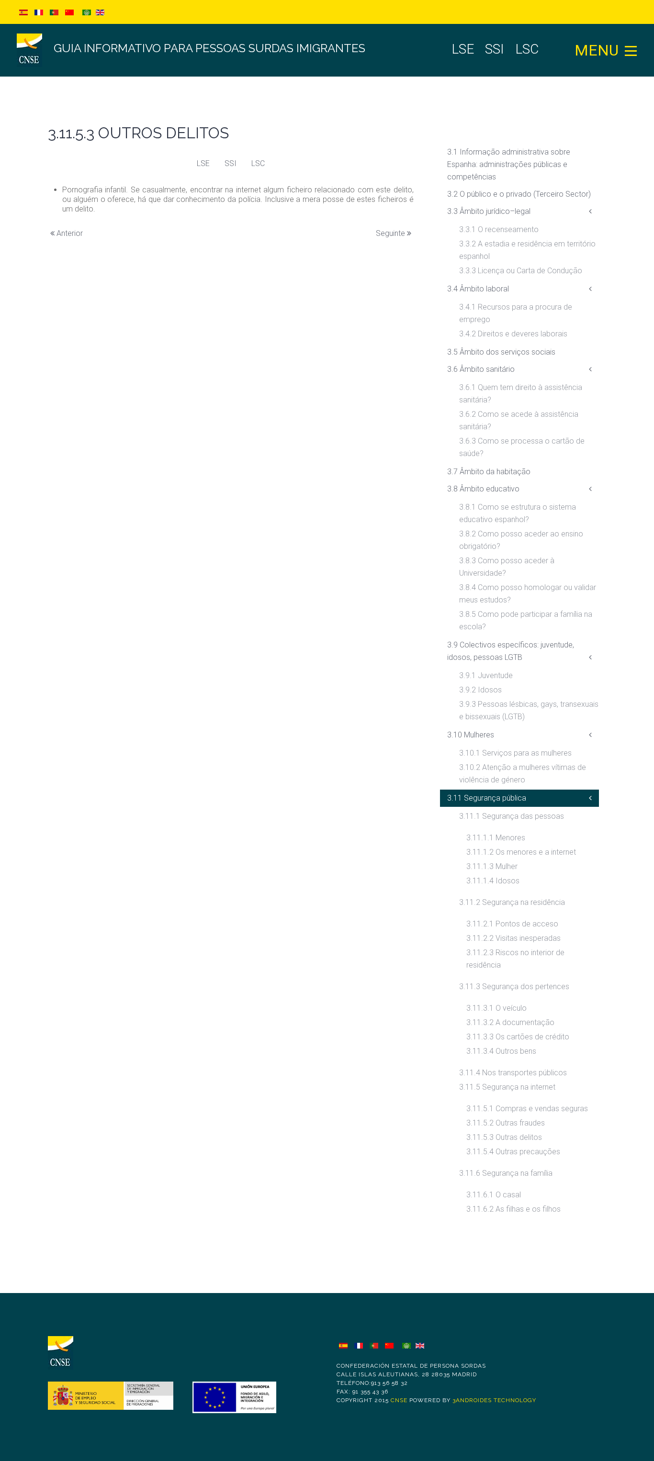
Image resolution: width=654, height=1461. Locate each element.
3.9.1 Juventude (486, 675)
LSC (258, 163)
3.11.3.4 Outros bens (501, 1051)
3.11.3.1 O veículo (496, 1008)
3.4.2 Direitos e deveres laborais (513, 333)
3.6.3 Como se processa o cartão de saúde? (522, 447)
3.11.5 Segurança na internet (507, 1087)
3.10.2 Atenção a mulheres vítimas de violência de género (522, 773)
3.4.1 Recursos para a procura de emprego (515, 313)
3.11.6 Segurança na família (506, 1173)
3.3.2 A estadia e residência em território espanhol (527, 250)
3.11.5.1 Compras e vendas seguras (527, 1108)
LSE (203, 163)
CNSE (399, 1400)
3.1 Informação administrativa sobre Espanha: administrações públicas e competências (508, 164)
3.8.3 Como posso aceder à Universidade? (506, 567)
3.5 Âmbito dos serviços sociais (501, 352)
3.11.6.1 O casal (493, 1194)
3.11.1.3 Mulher (492, 866)
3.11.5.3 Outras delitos (504, 1137)
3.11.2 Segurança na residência (512, 902)
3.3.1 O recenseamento (499, 229)
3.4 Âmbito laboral (478, 288)
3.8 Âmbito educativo (483, 488)
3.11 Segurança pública (486, 798)
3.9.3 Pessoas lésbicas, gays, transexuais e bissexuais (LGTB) (528, 710)
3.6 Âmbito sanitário (481, 369)
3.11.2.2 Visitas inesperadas (513, 938)
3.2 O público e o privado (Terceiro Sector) (519, 194)
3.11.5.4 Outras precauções (513, 1151)
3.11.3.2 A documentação (510, 1022)
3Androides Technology (494, 1400)
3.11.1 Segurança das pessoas (511, 816)
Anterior (69, 233)
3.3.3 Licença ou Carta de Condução (520, 270)
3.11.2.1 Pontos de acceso (512, 923)
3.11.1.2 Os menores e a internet (521, 852)
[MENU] (631, 50)
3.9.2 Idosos (480, 689)
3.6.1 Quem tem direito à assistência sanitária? (520, 393)
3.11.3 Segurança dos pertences (514, 986)
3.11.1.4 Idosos (492, 880)
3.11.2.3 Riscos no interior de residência (515, 959)
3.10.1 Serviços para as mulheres (515, 753)
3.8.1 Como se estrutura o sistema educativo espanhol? (517, 513)
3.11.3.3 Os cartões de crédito (517, 1036)
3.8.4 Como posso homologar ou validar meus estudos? (527, 593)
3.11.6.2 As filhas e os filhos (513, 1209)
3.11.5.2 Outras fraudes (505, 1122)
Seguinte (391, 233)
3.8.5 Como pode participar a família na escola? (525, 620)
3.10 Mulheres (470, 734)
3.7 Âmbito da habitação (488, 471)
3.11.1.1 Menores (495, 837)
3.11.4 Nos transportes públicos (513, 1072)
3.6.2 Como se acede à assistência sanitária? (518, 420)
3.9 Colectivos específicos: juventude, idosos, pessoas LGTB (510, 651)
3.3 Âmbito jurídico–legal (488, 211)
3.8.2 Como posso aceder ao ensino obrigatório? (521, 540)
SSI (231, 163)
